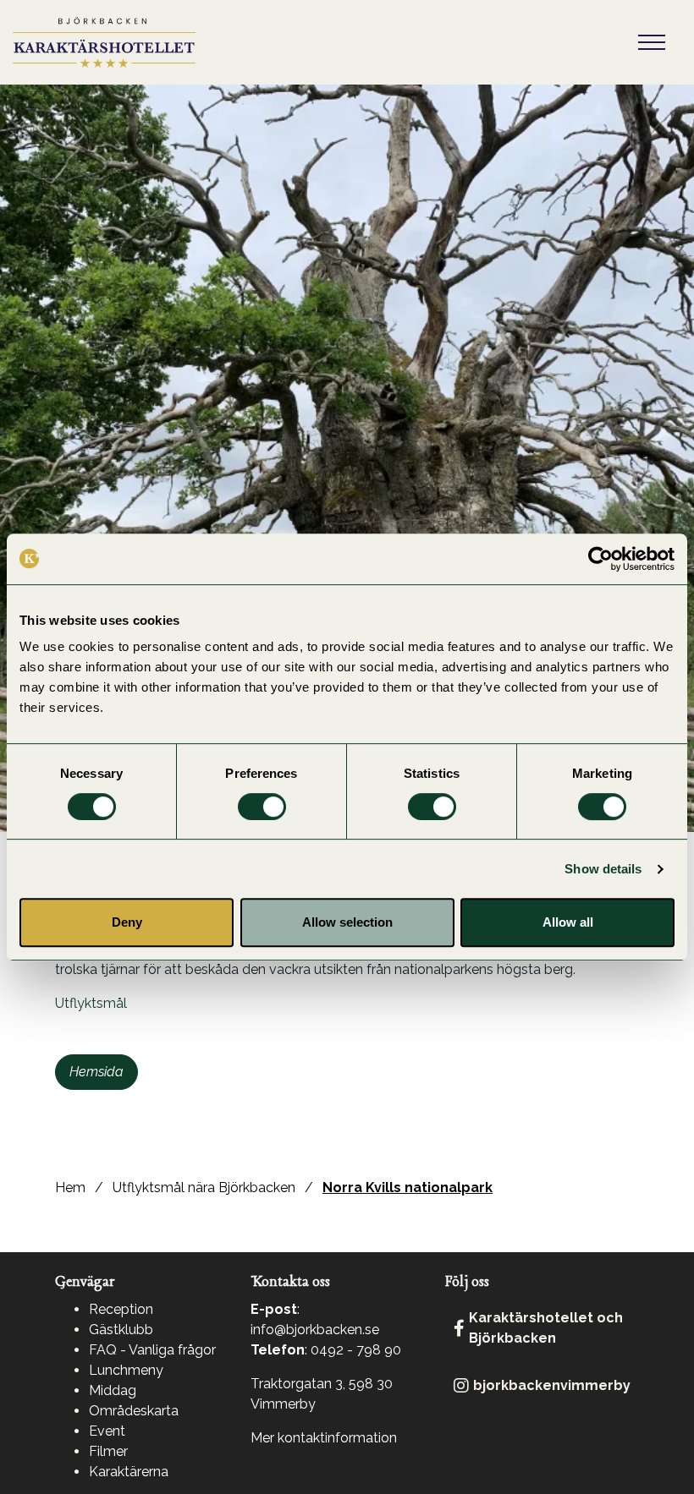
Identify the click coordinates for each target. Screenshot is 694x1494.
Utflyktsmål (91, 1003)
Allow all (568, 922)
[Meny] (651, 42)
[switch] (262, 806)
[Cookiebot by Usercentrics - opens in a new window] (600, 559)
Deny (127, 922)
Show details (603, 869)
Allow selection (347, 922)
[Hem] (104, 42)
